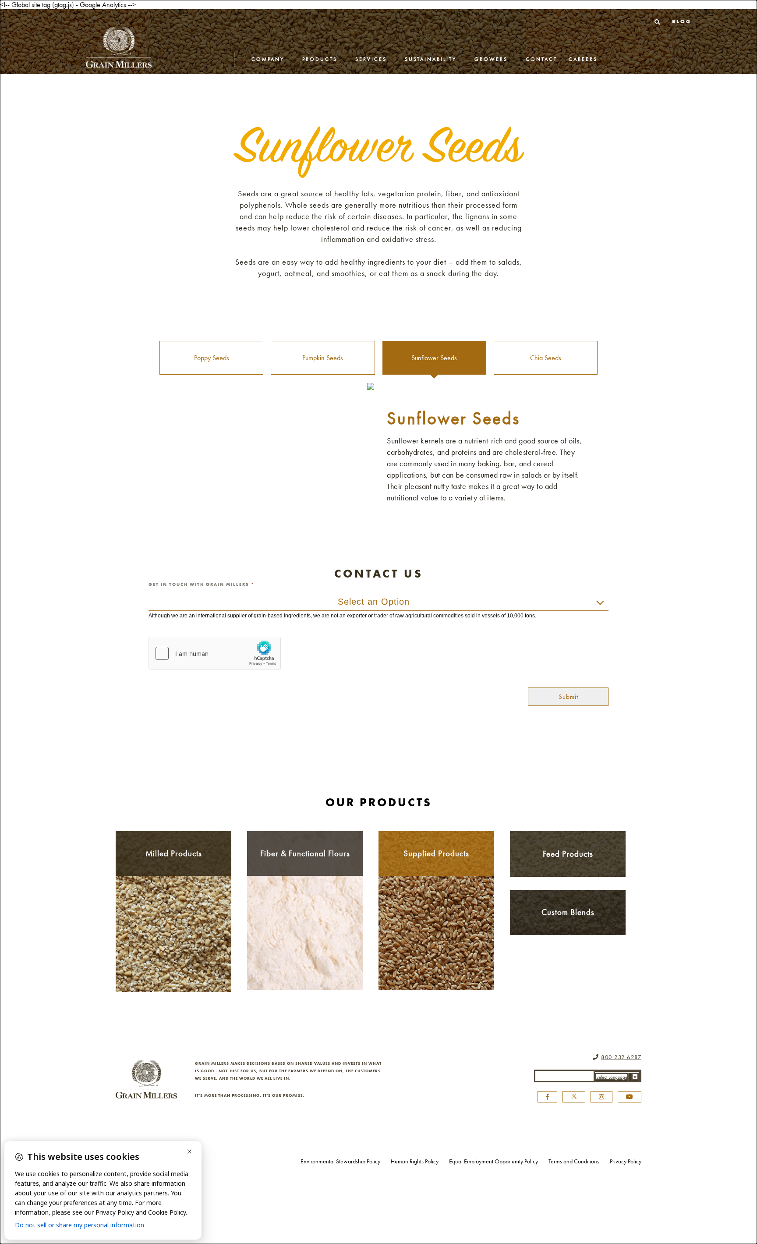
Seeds (436, 928)
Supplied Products (436, 853)
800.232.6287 (621, 1057)
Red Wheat (173, 913)
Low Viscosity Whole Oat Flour (305, 957)
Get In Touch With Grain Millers (202, 584)
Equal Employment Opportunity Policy (493, 1161)
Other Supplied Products (436, 938)
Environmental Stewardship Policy (340, 1161)
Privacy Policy (625, 1161)
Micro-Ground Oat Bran (304, 927)
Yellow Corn (174, 965)
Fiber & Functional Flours (305, 853)
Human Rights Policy (415, 1161)
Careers (583, 59)
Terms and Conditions (573, 1161)
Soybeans (436, 917)
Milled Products (173, 853)
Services (371, 59)
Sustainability (430, 59)
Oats (173, 892)
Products (319, 59)
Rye (173, 955)
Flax (173, 934)
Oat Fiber (305, 906)
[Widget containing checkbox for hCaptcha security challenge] (215, 653)
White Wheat (174, 944)
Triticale (174, 923)
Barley (173, 903)
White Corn (174, 975)
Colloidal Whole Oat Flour (305, 940)
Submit (568, 696)
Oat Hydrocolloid (305, 917)
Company (267, 59)
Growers (491, 59)
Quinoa (436, 949)
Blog (681, 21)
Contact (541, 59)
